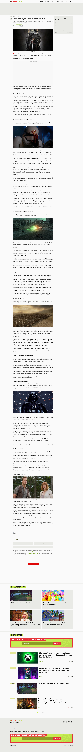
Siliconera (42, 730)
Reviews (53, 1)
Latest (63, 1)
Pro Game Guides (13, 730)
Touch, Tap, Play (26, 731)
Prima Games (37, 730)
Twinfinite (19, 730)
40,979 (43, 712)
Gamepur (23, 730)
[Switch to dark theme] (70, 1)
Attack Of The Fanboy (30, 730)
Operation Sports (13, 731)
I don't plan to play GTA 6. (61, 30)
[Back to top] (10, 580)
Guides (18, 16)
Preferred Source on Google (33, 553)
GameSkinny (62, 730)
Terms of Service (43, 645)
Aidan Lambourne (19, 24)
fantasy (17, 539)
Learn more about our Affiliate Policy (28, 551)
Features (58, 1)
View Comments (33, 564)
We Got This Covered (48, 730)
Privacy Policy (50, 645)
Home (14, 16)
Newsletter (43, 1)
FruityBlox (32, 731)
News (48, 1)
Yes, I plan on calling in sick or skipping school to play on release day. (63, 25)
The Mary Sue (19, 731)
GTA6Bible (42, 731)
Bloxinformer (37, 731)
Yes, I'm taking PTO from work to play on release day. (64, 22)
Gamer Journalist (56, 730)
